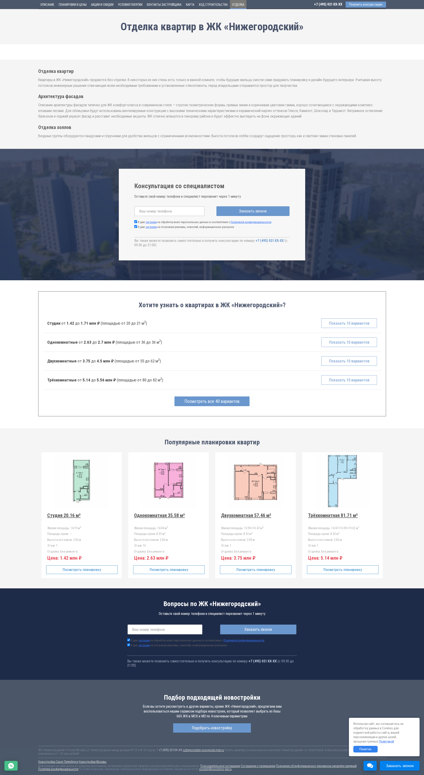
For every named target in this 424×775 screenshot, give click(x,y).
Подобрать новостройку (212, 728)
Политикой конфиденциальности (251, 222)
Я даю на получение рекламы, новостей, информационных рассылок (186, 227)
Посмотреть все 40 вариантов (212, 401)
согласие (151, 222)
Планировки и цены (73, 4)
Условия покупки (130, 4)
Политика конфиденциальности (58, 769)
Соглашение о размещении (258, 766)
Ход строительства (213, 4)
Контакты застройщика (164, 4)
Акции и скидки (102, 4)
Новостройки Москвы (92, 762)
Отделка (238, 4)
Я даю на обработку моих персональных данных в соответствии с (204, 222)
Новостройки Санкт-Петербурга (58, 762)
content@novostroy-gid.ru (215, 769)
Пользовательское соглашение (220, 766)
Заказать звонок (253, 211)
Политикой (386, 741)
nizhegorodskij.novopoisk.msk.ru (203, 750)
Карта (190, 4)
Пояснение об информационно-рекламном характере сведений (316, 766)
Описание (47, 4)
